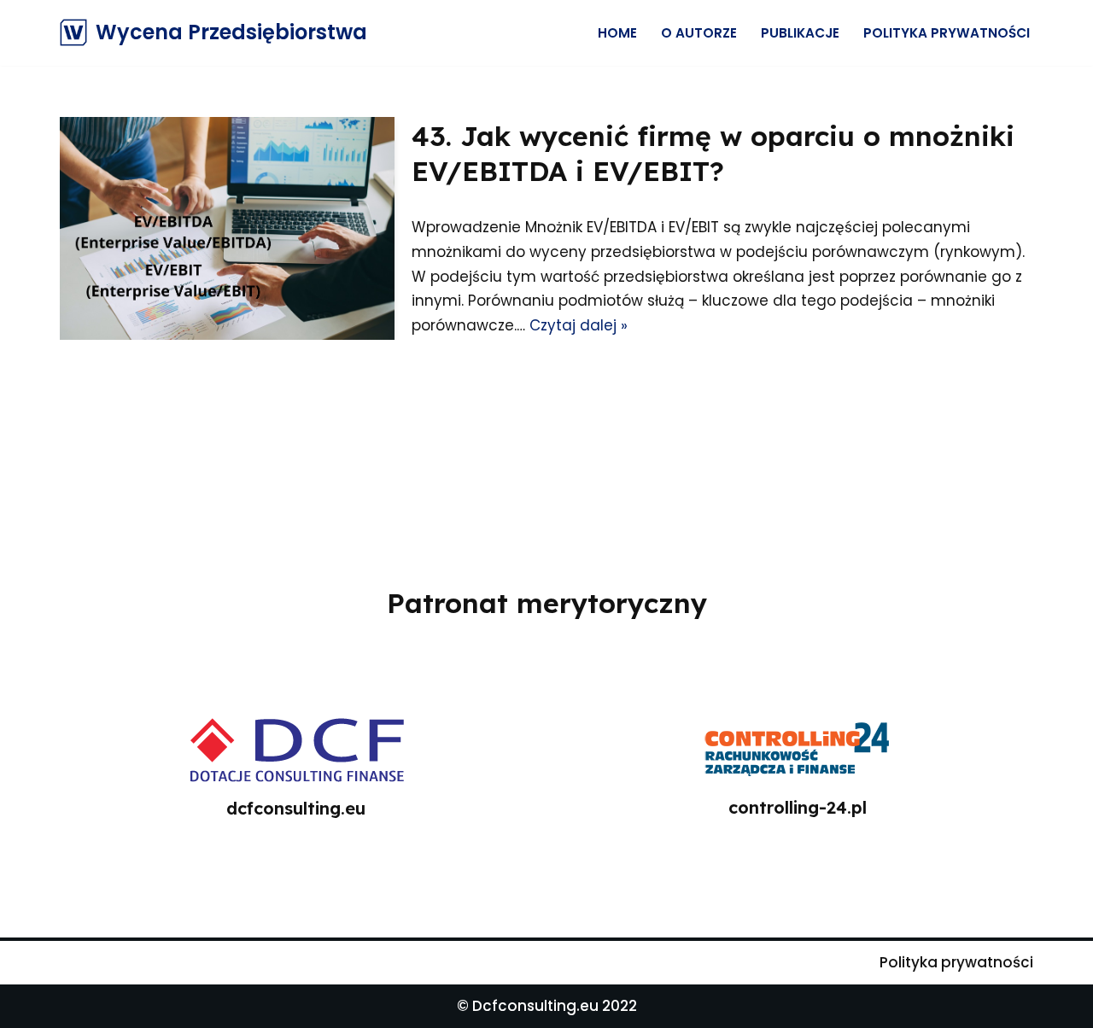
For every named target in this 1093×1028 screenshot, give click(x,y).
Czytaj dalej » (578, 325)
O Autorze (699, 33)
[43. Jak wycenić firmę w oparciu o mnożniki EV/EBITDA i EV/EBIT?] (227, 228)
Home (617, 33)
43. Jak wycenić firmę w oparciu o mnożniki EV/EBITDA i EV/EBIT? (713, 154)
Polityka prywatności (946, 33)
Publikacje (800, 33)
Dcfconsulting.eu (535, 1006)
